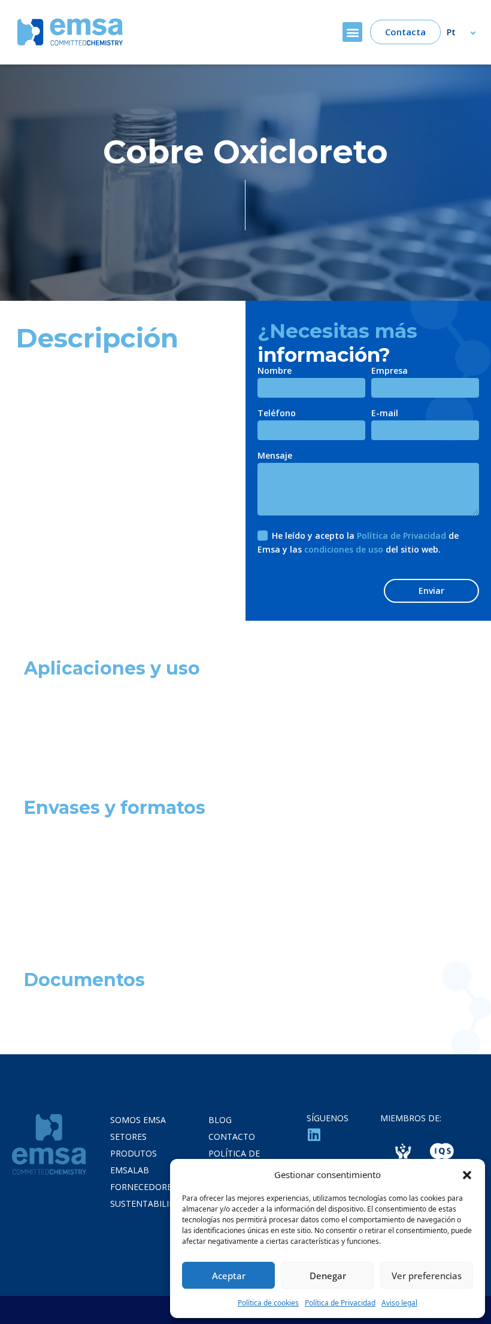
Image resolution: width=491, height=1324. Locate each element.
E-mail (384, 414)
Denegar (328, 1276)
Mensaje (274, 456)
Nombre (274, 371)
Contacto (231, 1136)
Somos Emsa (138, 1119)
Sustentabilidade (151, 1203)
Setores (128, 1136)
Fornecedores (143, 1186)
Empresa (389, 371)
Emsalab (129, 1170)
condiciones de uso (343, 549)
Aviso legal (399, 1303)
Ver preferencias (427, 1276)
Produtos (133, 1153)
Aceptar (229, 1276)
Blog (220, 1119)
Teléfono (276, 414)
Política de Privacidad (340, 1303)
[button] (467, 1174)
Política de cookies (268, 1303)
